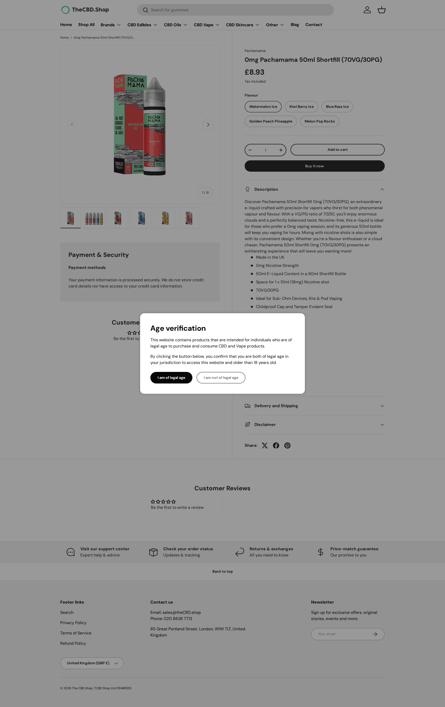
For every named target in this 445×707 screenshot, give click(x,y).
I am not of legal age (221, 377)
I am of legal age (171, 377)
